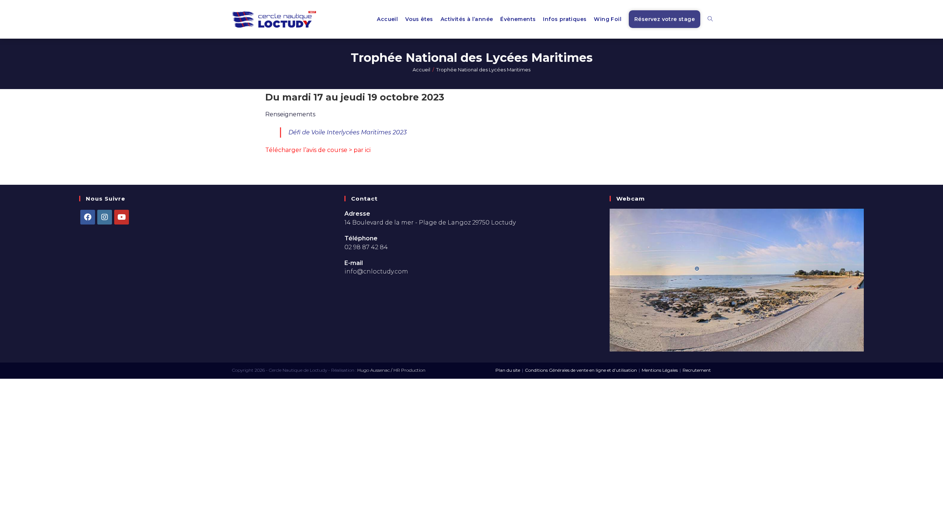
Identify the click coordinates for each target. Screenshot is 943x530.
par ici (362, 149)
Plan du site (507, 370)
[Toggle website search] (710, 19)
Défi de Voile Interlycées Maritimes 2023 (347, 132)
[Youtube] (121, 217)
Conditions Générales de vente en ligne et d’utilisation (581, 370)
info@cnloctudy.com (376, 271)
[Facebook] (87, 217)
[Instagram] (104, 217)
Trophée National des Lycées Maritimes (483, 70)
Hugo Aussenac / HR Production (391, 370)
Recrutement (697, 370)
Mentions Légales (660, 370)
